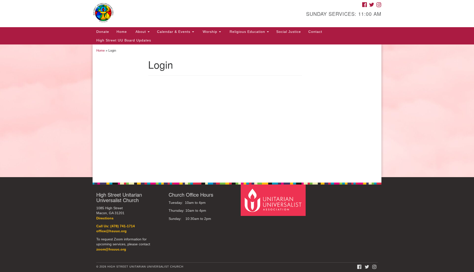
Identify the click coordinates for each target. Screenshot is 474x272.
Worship (209, 32)
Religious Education (247, 32)
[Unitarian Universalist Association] (274, 200)
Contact (315, 32)
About (140, 32)
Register (254, 145)
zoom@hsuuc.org (111, 249)
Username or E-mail (186, 86)
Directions (105, 218)
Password (178, 108)
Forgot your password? (225, 159)
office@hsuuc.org (111, 231)
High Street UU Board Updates (123, 40)
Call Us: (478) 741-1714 (115, 226)
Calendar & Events (174, 32)
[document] (237, 110)
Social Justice (288, 32)
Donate (102, 32)
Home (122, 32)
